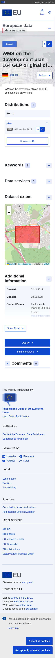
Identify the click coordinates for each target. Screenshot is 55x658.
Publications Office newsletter (18, 512)
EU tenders (8, 534)
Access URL (29, 141)
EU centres (32, 608)
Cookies (6, 483)
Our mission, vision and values (19, 507)
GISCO (47, 263)
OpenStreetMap (24, 263)
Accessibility (9, 487)
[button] (43, 2)
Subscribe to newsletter (15, 438)
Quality (25, 342)
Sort (9, 113)
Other (26, 460)
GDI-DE (14, 75)
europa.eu (27, 582)
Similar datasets (25, 351)
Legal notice (9, 478)
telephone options (23, 601)
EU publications (11, 549)
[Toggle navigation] (49, 29)
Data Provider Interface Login (18, 553)
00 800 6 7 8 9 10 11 (22, 597)
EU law (6, 529)
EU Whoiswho (10, 544)
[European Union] (26, 575)
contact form (24, 605)
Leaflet (12, 263)
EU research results (13, 539)
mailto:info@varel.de (42, 316)
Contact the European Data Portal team (23, 434)
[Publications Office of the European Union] (26, 399)
